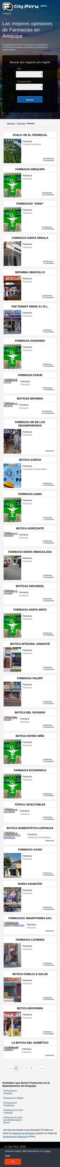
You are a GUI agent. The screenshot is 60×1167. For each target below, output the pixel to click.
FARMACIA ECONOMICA (30, 770)
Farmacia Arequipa (30, 169)
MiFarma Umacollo (30, 272)
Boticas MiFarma (30, 398)
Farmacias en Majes (13, 1098)
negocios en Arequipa (23, 1133)
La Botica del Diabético (30, 1042)
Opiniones (11, 123)
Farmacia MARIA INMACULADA (30, 551)
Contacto (6, 13)
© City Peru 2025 (15, 1146)
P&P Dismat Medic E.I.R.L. (30, 306)
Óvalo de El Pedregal (30, 135)
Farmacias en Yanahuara (10, 1104)
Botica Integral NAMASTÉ (30, 643)
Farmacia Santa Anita (30, 609)
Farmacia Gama (30, 494)
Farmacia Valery (30, 678)
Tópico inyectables (30, 804)
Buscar (30, 100)
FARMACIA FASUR (30, 375)
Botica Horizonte (30, 528)
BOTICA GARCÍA (30, 459)
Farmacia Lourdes (30, 939)
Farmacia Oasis (30, 849)
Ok (12, 1161)
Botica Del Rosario (30, 712)
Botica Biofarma (30, 1008)
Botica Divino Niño (30, 735)
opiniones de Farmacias (15, 1136)
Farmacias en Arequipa (10, 1092)
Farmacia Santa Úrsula (30, 237)
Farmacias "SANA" (30, 203)
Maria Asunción (30, 883)
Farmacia (21, 123)
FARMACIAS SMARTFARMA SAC (30, 918)
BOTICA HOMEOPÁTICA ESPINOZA (30, 828)
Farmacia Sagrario (30, 340)
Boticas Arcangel (30, 586)
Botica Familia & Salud (30, 974)
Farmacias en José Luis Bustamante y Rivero (12, 1120)
